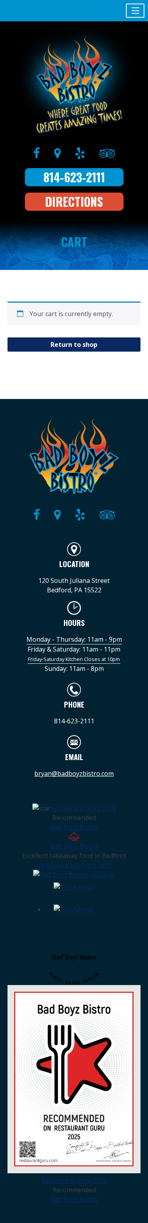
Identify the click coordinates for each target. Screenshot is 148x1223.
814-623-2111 (74, 177)
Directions (74, 201)
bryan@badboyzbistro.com (74, 773)
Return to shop (74, 344)
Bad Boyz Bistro (74, 827)
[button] (135, 11)
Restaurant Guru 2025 (83, 808)
